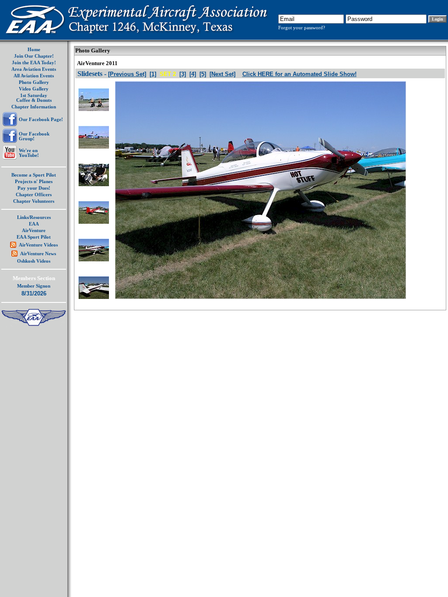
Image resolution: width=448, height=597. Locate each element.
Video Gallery (34, 89)
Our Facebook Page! (41, 119)
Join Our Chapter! (34, 56)
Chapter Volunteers (33, 201)
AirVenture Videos (38, 245)
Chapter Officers (34, 194)
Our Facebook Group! (34, 136)
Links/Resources (34, 217)
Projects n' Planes (33, 181)
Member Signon (33, 286)
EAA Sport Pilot (34, 237)
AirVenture (34, 230)
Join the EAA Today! (34, 62)
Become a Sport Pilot (33, 175)
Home (34, 49)
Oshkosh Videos (33, 261)
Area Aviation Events (33, 69)
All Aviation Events (34, 75)
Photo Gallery (34, 82)
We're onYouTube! (29, 153)
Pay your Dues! (34, 188)
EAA (34, 224)
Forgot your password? (301, 27)
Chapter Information (33, 106)
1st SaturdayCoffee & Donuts (34, 98)
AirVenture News (38, 253)
